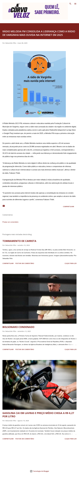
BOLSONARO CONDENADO (18, 327)
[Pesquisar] (70, 3)
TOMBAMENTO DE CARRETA (19, 241)
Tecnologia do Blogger (40, 471)
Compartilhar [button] (68, 206)
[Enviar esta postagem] (3, 206)
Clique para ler (71, 263)
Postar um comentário (10, 222)
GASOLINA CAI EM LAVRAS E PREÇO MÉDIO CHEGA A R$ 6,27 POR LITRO (38, 414)
